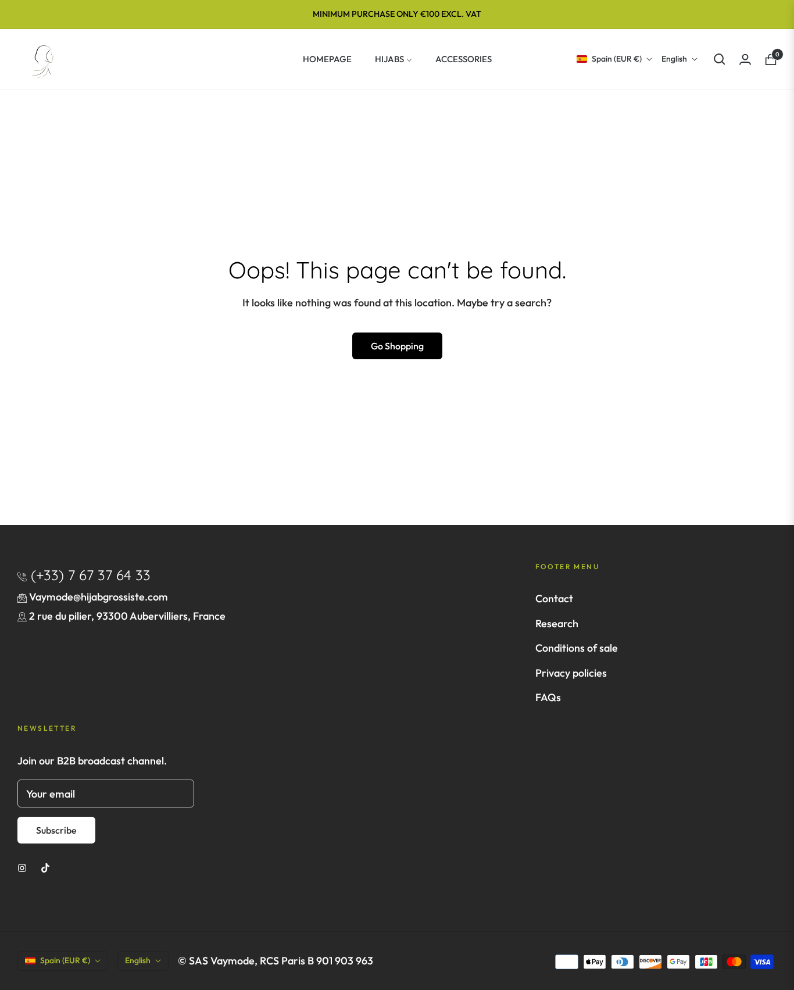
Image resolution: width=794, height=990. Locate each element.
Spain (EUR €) (617, 58)
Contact (554, 598)
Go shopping (397, 346)
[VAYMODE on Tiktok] (45, 866)
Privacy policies (571, 673)
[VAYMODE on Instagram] (22, 866)
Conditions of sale (576, 648)
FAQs (548, 697)
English (674, 58)
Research (556, 623)
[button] (719, 59)
